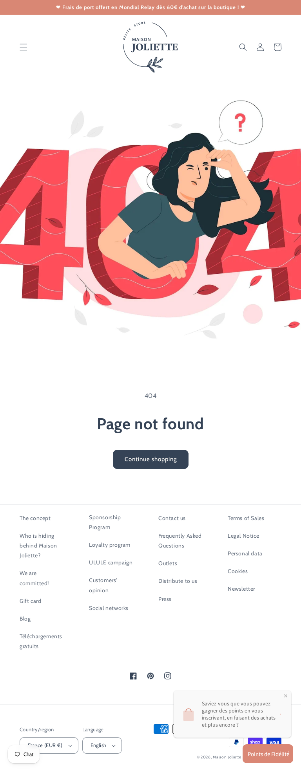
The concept (35, 518)
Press (165, 599)
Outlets (167, 563)
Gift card (30, 600)
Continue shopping (151, 459)
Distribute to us (178, 580)
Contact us (172, 518)
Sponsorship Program (105, 522)
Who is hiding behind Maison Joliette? (38, 545)
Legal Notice (243, 535)
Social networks (109, 608)
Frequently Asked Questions (180, 540)
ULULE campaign (110, 562)
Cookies (238, 571)
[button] (23, 47)
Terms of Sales (246, 518)
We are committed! (34, 578)
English (99, 745)
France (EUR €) (45, 745)
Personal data (245, 553)
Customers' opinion (103, 585)
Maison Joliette (227, 757)
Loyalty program (110, 544)
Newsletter (241, 588)
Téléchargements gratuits (41, 641)
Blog (25, 618)
